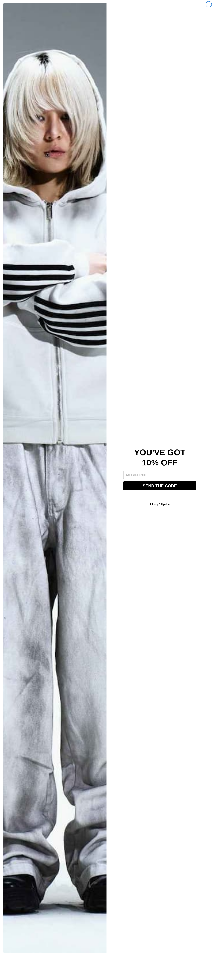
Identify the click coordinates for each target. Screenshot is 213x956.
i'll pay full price (160, 504)
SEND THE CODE (160, 485)
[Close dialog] (209, 4)
